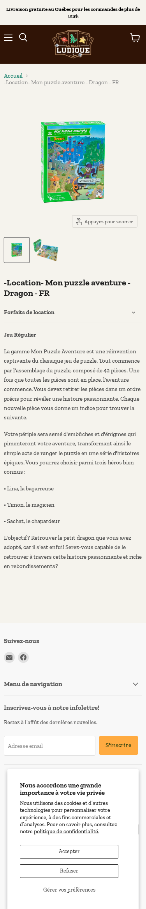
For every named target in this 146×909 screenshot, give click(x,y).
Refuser (69, 870)
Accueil (13, 76)
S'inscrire (119, 745)
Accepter (69, 851)
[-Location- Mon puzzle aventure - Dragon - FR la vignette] (16, 250)
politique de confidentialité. (66, 831)
